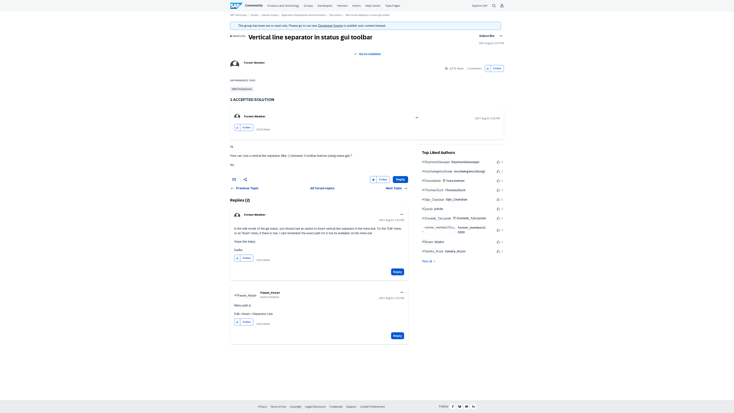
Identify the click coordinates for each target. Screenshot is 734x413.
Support (351, 406)
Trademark (336, 406)
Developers (325, 5)
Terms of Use (278, 406)
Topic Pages (392, 5)
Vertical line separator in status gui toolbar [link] (367, 15)
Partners (342, 5)
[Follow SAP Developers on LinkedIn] (473, 406)
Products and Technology (283, 5)
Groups (308, 5)
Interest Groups (270, 15)
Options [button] (500, 36)
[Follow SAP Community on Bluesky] (459, 406)
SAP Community (238, 15)
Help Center (373, 5)
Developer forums (330, 25)
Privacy (262, 406)
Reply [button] (400, 179)
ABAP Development (242, 89)
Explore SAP (480, 5)
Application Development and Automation (304, 15)
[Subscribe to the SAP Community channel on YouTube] (466, 406)
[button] (488, 68)
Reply (397, 272)
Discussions (335, 15)
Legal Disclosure (315, 406)
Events (356, 5)
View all (427, 261)
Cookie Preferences (372, 406)
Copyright (296, 406)
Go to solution (370, 54)
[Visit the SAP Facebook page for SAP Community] (452, 406)
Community (254, 5)
